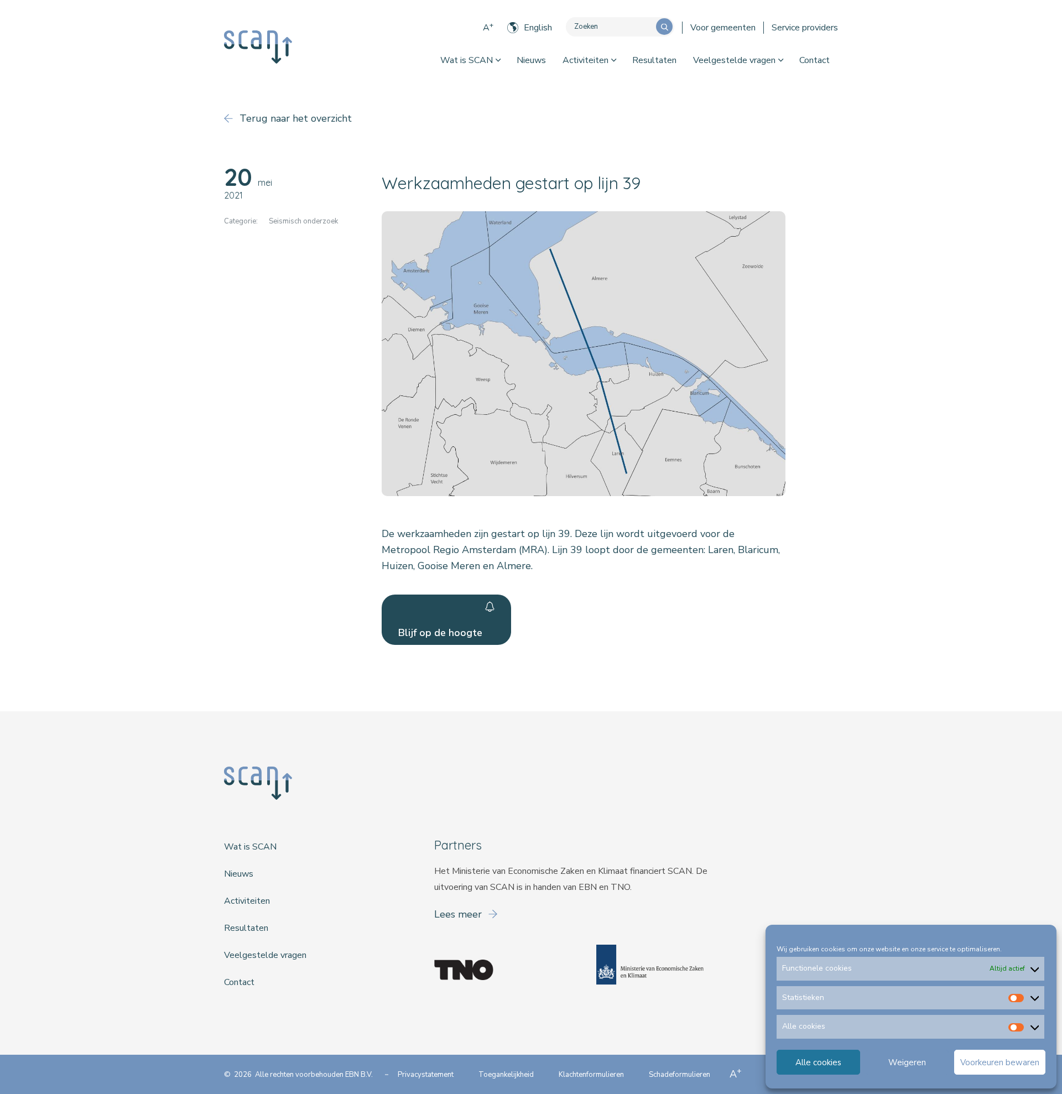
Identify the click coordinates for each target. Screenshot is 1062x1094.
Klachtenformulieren (591, 1075)
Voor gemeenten (723, 28)
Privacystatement (426, 1075)
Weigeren (907, 1062)
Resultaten (654, 60)
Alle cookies (818, 1062)
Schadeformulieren (679, 1075)
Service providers (805, 28)
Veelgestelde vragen (734, 60)
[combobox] (611, 27)
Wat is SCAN (466, 60)
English (538, 28)
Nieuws (531, 60)
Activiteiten (585, 60)
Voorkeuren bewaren (999, 1062)
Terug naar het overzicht (294, 118)
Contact (814, 60)
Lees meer (459, 914)
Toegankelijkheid (506, 1075)
